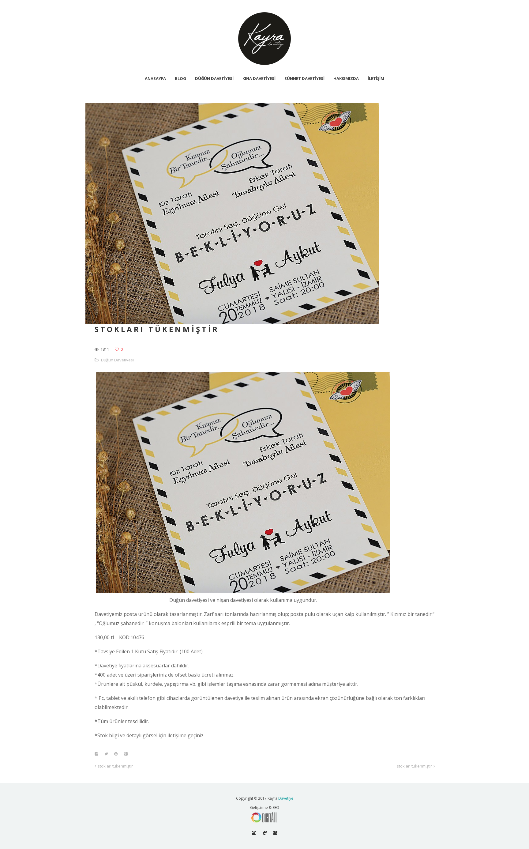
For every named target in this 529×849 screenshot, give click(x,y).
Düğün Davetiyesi (117, 360)
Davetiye (285, 798)
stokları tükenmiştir (115, 766)
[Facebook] (275, 833)
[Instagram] (265, 833)
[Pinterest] (254, 833)
